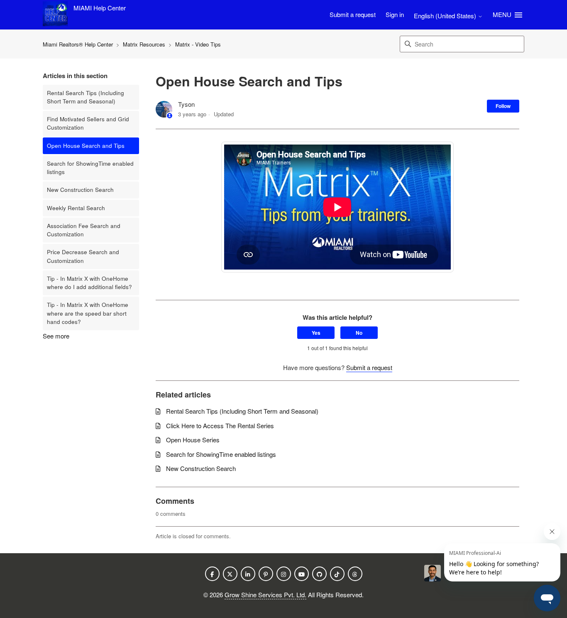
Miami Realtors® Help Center (79, 44)
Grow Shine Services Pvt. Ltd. (265, 594)
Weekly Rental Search (76, 208)
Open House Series (193, 439)
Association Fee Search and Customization (83, 230)
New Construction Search (80, 190)
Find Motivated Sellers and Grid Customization (88, 123)
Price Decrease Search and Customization (83, 256)
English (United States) (446, 15)
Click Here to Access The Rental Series (220, 425)
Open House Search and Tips (86, 146)
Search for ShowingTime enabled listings (90, 167)
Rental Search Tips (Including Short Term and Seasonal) (85, 97)
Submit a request (353, 14)
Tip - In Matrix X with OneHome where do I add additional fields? (89, 283)
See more (56, 335)
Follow (503, 106)
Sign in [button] (395, 14)
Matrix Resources (145, 44)
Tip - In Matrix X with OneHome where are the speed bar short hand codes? (87, 313)
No (359, 332)
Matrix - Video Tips (198, 44)
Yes (316, 332)
